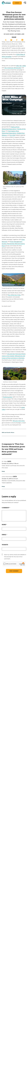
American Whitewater (14, 67)
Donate (17, 2)
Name (4, 524)
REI (20, 65)
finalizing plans (7, 397)
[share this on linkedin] (22, 40)
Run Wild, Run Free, (14, 295)
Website (5, 545)
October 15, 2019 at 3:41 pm (10, 478)
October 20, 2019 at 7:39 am (10, 463)
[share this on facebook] (17, 40)
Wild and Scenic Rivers (8, 432)
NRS (17, 65)
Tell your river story (19, 420)
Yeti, (5, 67)
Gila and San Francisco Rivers (16, 353)
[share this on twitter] (6, 40)
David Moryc (10, 34)
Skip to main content (8, 4)
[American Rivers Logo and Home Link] (6, 2)
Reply (3, 471)
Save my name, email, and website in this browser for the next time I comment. (15, 556)
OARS (24, 65)
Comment (6, 508)
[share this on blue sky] (11, 40)
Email (4, 534)
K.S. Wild (12, 135)
